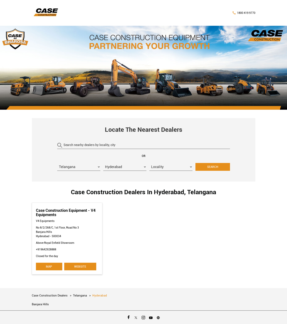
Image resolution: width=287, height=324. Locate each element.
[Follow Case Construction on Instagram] (143, 317)
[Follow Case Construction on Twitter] (136, 317)
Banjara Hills (40, 304)
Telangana (80, 295)
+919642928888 (46, 249)
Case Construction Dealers (50, 295)
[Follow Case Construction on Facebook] (128, 317)
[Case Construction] (46, 13)
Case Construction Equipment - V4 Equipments (65, 212)
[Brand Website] (158, 317)
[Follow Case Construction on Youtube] (151, 317)
